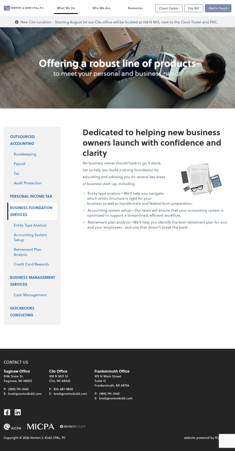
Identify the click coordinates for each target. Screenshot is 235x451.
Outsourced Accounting (22, 140)
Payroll (19, 163)
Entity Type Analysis (30, 225)
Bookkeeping (25, 154)
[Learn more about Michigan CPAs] (40, 426)
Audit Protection (28, 182)
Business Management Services (32, 281)
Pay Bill (193, 8)
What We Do (66, 8)
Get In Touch (218, 8)
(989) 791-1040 (18, 389)
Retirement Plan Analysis (27, 252)
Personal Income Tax (31, 196)
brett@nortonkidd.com (25, 393)
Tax (16, 173)
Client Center (169, 8)
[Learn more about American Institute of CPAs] (13, 426)
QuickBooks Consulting (22, 311)
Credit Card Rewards (31, 264)
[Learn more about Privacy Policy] (73, 426)
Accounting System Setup (30, 237)
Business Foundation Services (31, 211)
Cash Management (30, 294)
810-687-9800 (63, 389)
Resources (135, 8)
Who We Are (101, 8)
